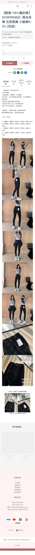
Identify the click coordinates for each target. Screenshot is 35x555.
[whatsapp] (22, 72)
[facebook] (18, 72)
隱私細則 (17, 487)
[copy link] (25, 72)
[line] (14, 72)
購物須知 (17, 485)
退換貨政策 (17, 490)
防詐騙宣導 (17, 492)
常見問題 (17, 483)
